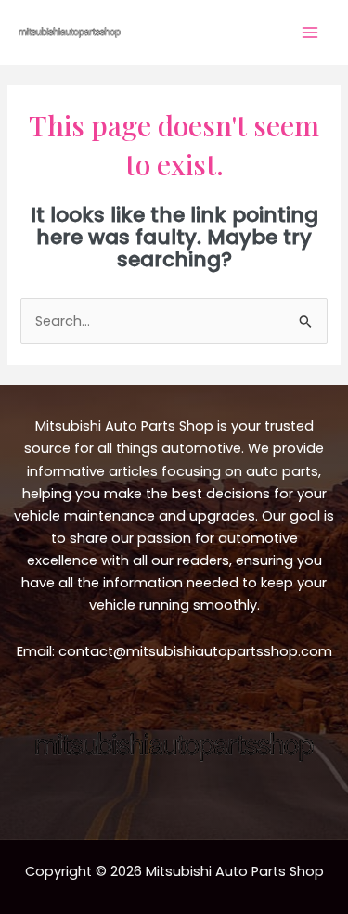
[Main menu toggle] (309, 32)
